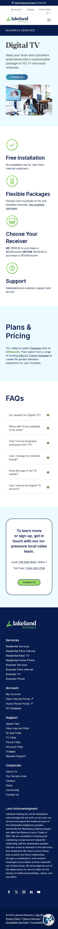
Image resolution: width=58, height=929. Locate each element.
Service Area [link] (45, 9)
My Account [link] (16, 9)
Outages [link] (30, 9)
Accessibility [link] (37, 922)
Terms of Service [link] (31, 918)
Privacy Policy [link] (13, 918)
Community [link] (12, 790)
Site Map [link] (40, 915)
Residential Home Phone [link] (20, 660)
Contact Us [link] (12, 794)
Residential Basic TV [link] (17, 655)
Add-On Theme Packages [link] (34, 355)
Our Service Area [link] (16, 776)
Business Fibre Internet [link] (19, 669)
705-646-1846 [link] (27, 562)
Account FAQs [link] (14, 746)
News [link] (9, 785)
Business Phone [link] (15, 678)
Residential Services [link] (17, 646)
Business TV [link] (13, 674)
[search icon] (47, 13)
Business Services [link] (16, 664)
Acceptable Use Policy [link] (17, 922)
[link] (17, 19)
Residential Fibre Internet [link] (20, 651)
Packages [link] (35, 348)
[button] (48, 19)
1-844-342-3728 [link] (35, 568)
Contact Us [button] (17, 77)
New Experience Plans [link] (25, 3)
